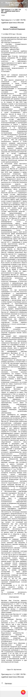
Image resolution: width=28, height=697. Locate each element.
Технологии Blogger (15, 694)
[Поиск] (26, 3)
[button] (26, 10)
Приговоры (8, 683)
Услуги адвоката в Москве (14, 3)
